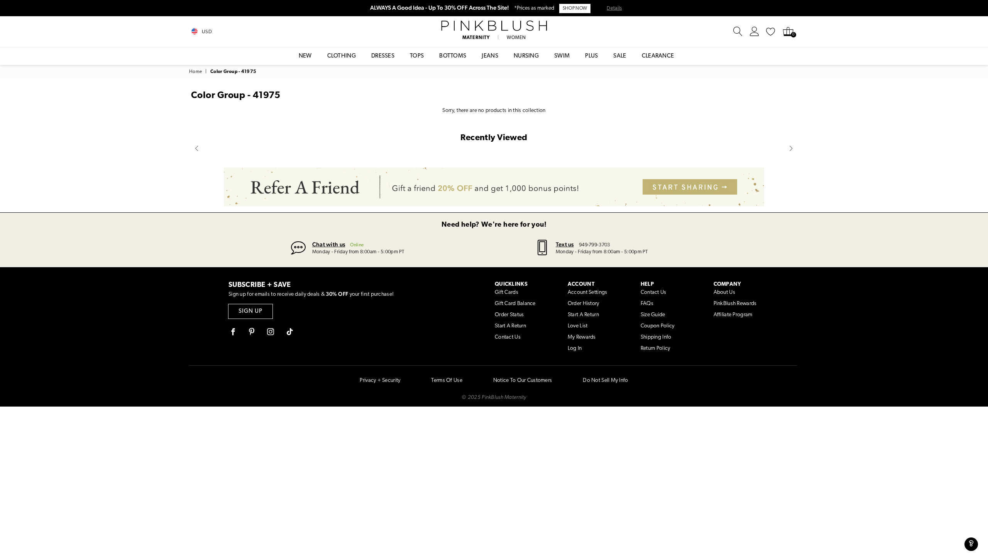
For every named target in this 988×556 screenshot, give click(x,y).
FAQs (647, 304)
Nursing (526, 56)
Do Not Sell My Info (605, 380)
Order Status (509, 315)
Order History (583, 304)
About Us (724, 292)
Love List (578, 326)
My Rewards (582, 337)
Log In (575, 348)
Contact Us (508, 337)
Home (195, 72)
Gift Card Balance (515, 304)
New (305, 56)
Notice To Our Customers (522, 380)
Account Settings (587, 292)
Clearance (658, 56)
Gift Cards (506, 292)
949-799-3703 (594, 244)
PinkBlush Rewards (735, 304)
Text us (565, 244)
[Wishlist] (771, 31)
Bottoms (452, 56)
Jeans (490, 56)
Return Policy (655, 348)
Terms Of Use (446, 380)
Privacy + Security (380, 380)
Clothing (341, 56)
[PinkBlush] (494, 25)
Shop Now (575, 8)
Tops (417, 56)
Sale (619, 56)
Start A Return (510, 326)
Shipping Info (656, 337)
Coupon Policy (658, 326)
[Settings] (754, 31)
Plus (591, 56)
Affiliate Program (733, 315)
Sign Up (250, 311)
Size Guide (653, 315)
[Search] (738, 31)
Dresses (382, 56)
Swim (562, 56)
